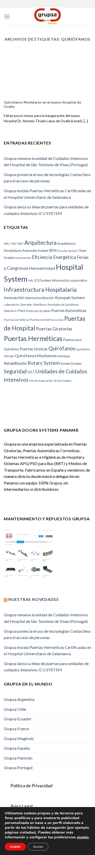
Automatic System (35, 251)
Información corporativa (69, 280)
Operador (26, 304)
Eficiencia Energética (54, 257)
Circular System (67, 250)
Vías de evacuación (41, 380)
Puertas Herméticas (33, 338)
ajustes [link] (83, 837)
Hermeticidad (42, 268)
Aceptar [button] (15, 847)
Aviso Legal (21, 806)
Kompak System (70, 297)
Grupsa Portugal (18, 767)
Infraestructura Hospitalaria (40, 289)
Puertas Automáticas (68, 310)
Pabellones (40, 304)
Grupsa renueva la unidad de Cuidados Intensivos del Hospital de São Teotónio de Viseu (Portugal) (46, 161)
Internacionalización (39, 298)
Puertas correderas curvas (47, 319)
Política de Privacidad (31, 785)
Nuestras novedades (33, 599)
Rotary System (44, 363)
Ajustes (38, 847)
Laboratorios (11, 304)
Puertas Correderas (16, 319)
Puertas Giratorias (54, 328)
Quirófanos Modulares (36, 355)
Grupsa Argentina (19, 699)
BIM (52, 250)
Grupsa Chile (15, 709)
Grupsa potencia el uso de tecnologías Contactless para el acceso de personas (47, 177)
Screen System (71, 363)
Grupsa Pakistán (18, 757)
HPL (30, 280)
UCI (31, 371)
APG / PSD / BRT (14, 243)
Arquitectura (40, 242)
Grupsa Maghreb (19, 738)
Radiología (64, 356)
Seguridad (15, 371)
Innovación (14, 297)
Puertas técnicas (34, 349)
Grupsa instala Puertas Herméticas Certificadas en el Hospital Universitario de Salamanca (47, 194)
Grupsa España (17, 748)
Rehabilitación (15, 363)
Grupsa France (16, 728)
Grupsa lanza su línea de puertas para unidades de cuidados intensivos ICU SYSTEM (46, 210)
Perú (21, 311)
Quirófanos (61, 348)
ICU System (42, 280)
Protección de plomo (38, 310)
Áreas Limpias (62, 380)
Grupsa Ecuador (18, 718)
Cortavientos (23, 257)
